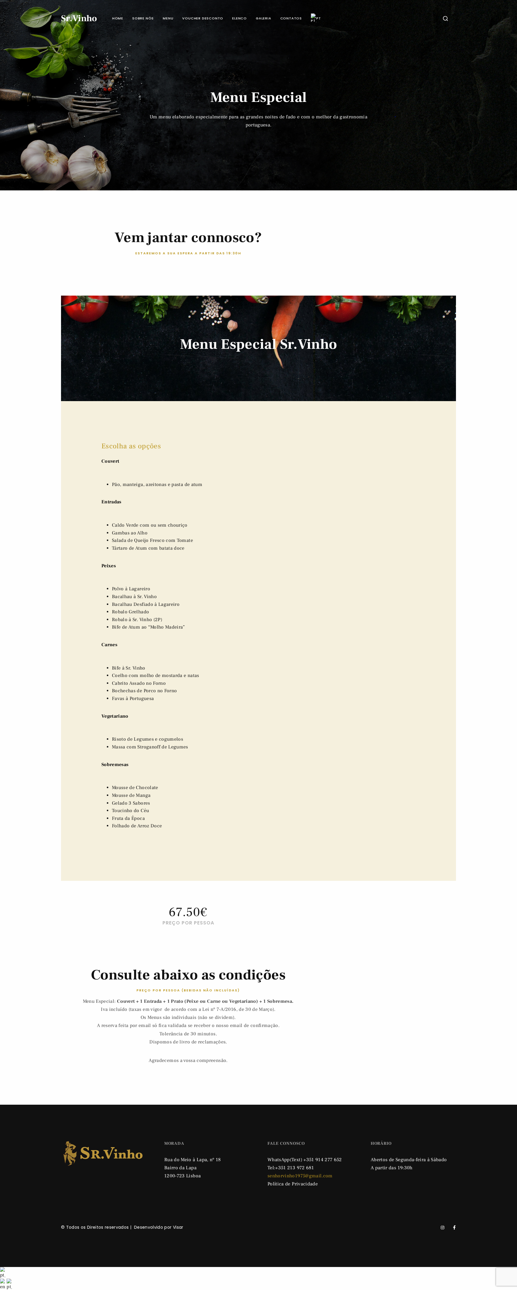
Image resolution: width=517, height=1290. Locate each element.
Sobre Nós (143, 18)
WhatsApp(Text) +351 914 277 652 (304, 1160)
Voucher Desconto (202, 18)
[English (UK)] (3, 1284)
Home (117, 18)
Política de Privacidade (292, 1184)
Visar (178, 1227)
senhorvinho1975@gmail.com (300, 1176)
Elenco (239, 18)
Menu (168, 18)
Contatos (291, 18)
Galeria (263, 18)
